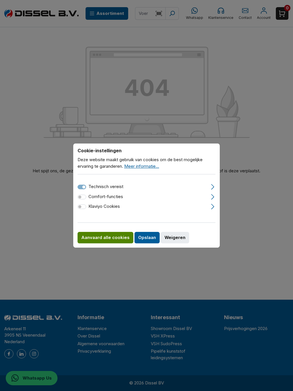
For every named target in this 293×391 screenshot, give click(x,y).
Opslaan (147, 237)
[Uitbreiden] (212, 186)
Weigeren (175, 237)
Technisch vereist (105, 186)
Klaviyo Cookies (104, 206)
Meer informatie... (141, 166)
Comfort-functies (105, 196)
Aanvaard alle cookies (105, 237)
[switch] (82, 197)
